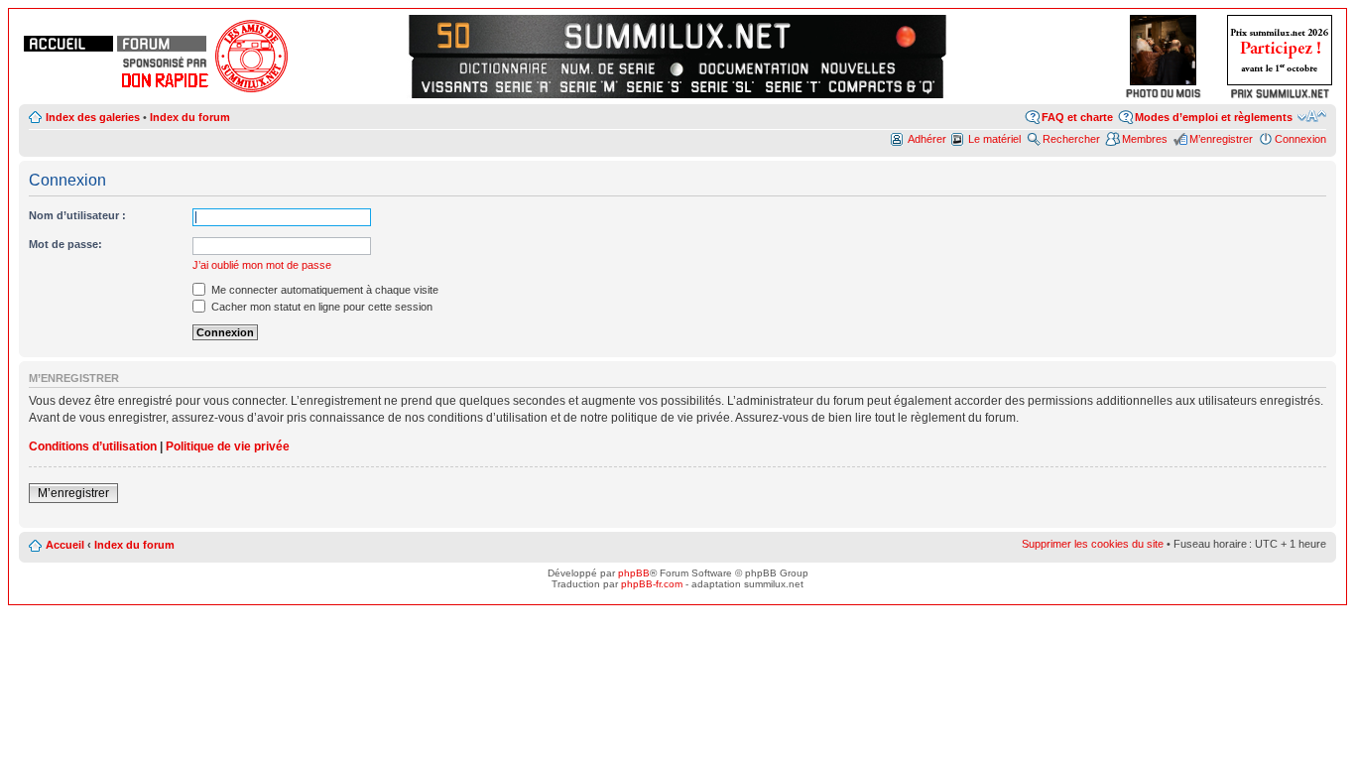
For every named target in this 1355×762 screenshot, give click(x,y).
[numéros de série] (608, 68)
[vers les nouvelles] (860, 68)
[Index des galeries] (895, 34)
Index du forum (190, 117)
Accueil (65, 545)
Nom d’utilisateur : (77, 215)
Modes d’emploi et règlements (1214, 117)
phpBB (634, 573)
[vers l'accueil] (677, 34)
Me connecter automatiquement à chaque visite (323, 290)
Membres (1145, 139)
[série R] (523, 86)
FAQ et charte (1077, 117)
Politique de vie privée (228, 446)
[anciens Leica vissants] (454, 86)
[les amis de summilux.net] (164, 62)
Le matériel (994, 139)
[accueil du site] (68, 44)
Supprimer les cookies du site (1093, 544)
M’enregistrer (1221, 139)
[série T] (793, 86)
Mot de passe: (65, 244)
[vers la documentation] (752, 68)
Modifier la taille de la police (1311, 116)
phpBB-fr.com (651, 583)
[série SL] (723, 86)
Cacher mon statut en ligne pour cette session (320, 307)
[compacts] (881, 86)
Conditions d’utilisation (93, 446)
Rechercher (1071, 139)
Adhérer (927, 139)
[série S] (654, 86)
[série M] (588, 86)
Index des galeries (93, 117)
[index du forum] (161, 44)
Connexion (1300, 139)
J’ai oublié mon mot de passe (261, 265)
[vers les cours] (460, 34)
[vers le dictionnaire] (501, 68)
